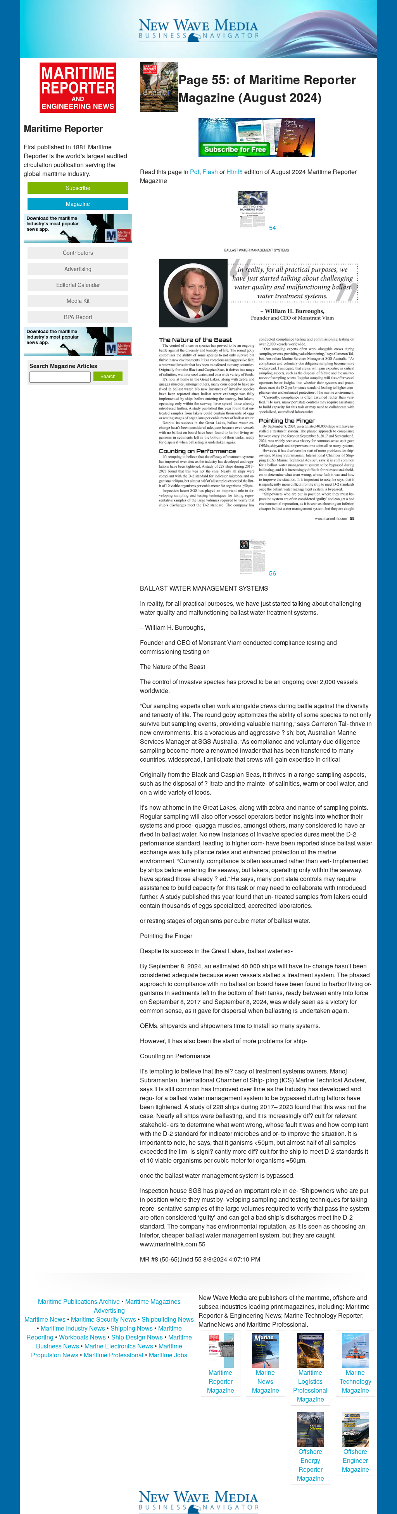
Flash (210, 171)
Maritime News (45, 1319)
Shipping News (131, 1328)
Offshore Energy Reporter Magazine (310, 1465)
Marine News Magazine (265, 1381)
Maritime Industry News (73, 1328)
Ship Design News (137, 1337)
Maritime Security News (103, 1319)
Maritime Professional (113, 1354)
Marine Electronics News (119, 1345)
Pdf (194, 171)
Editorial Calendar (78, 285)
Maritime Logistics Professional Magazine (310, 1385)
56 (272, 573)
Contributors (78, 252)
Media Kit (78, 300)
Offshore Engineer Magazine (355, 1460)
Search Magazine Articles (63, 366)
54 (272, 227)
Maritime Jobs (168, 1354)
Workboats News (82, 1337)
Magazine (78, 203)
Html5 (234, 171)
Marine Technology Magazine (355, 1381)
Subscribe (78, 188)
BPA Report (78, 317)
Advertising (77, 269)
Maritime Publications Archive (79, 1301)
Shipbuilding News (168, 1319)
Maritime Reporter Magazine (220, 1381)
